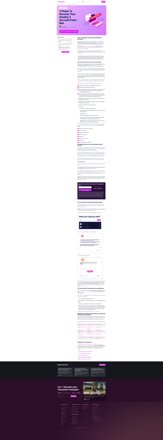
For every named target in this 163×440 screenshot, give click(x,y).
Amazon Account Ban (99, 330)
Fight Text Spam (63, 416)
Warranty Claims (63, 411)
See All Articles (102, 364)
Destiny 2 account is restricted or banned (85, 291)
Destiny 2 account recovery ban (89, 46)
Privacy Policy (99, 191)
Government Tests (95, 411)
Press (62, 423)
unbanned (79, 48)
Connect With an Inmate (96, 406)
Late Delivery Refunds (75, 408)
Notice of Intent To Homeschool (97, 419)
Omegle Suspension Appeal (90, 324)
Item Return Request (74, 409)
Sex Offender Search (95, 420)
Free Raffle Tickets (74, 417)
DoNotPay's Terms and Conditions (93, 191)
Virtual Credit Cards (64, 408)
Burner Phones (63, 406)
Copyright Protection (85, 407)
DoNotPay (61, 2)
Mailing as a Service (95, 407)
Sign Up (103, 1)
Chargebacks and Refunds (75, 411)
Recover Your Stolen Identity (82, 355)
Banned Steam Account (90, 337)
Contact (62, 424)
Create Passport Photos (96, 418)
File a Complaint (84, 408)
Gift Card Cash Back (74, 416)
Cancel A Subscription (75, 410)
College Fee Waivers (74, 420)
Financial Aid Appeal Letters (75, 423)
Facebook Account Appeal (81, 327)
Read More (59, 375)
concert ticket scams (95, 344)
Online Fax (94, 408)
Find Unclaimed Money (75, 418)
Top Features (83, 1)
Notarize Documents (95, 412)
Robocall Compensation (64, 417)
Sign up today (73, 396)
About (91, 1)
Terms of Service (63, 421)
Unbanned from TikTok (99, 324)
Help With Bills (74, 419)
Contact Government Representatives (95, 417)
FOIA (93, 413)
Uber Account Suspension (81, 337)
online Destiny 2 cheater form (95, 311)
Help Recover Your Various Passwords (84, 359)
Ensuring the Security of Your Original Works (85, 351)
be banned (79, 66)
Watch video (86, 392)
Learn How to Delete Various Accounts (84, 353)
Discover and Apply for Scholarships (75, 422)
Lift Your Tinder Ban (98, 327)
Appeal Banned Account (75, 412)
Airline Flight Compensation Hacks (66, 407)
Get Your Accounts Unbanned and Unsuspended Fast (69, 31)
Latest (87, 1)
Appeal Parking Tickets (85, 406)
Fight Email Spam (63, 415)
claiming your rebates (88, 344)
